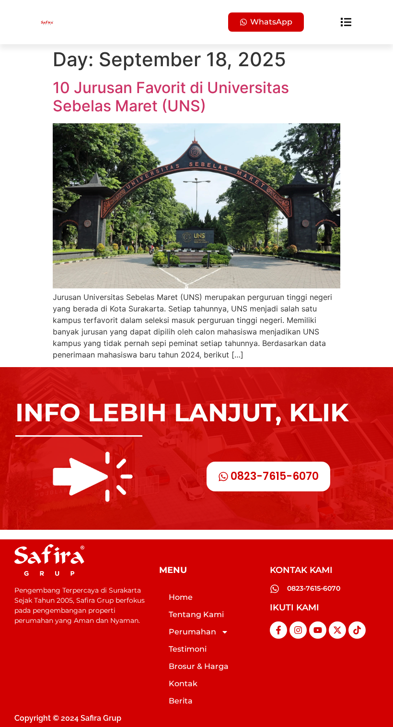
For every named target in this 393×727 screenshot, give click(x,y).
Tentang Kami (196, 614)
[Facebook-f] (278, 630)
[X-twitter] (337, 630)
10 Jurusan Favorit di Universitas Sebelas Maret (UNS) (171, 96)
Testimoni (188, 649)
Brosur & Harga (199, 666)
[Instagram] (298, 630)
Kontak (183, 683)
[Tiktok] (357, 630)
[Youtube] (317, 630)
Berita (181, 700)
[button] (346, 22)
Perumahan (192, 631)
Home (181, 597)
